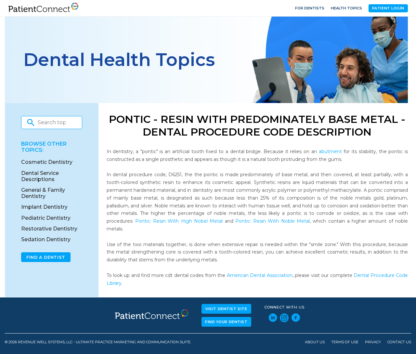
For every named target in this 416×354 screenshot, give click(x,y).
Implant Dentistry (44, 207)
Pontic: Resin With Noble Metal (272, 221)
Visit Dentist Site (226, 309)
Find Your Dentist (226, 322)
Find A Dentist (45, 257)
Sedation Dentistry (46, 239)
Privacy (373, 342)
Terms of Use (344, 342)
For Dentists (309, 8)
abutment (330, 151)
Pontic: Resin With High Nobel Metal (179, 221)
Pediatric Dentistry (46, 218)
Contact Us (399, 342)
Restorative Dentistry (49, 229)
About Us (315, 342)
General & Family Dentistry (43, 193)
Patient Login (388, 8)
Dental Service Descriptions (40, 176)
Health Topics (346, 8)
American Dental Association (259, 275)
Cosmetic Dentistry (46, 162)
